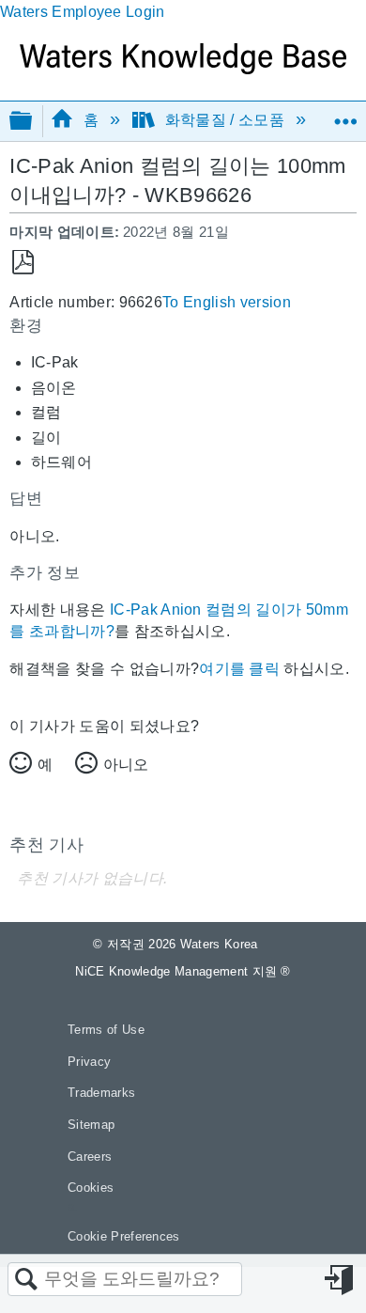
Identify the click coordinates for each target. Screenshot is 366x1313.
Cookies (91, 1187)
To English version (226, 302)
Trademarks (101, 1093)
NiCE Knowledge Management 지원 (183, 971)
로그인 (340, 1280)
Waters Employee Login (82, 12)
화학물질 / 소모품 (224, 120)
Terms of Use (106, 1030)
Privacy (89, 1062)
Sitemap (91, 1125)
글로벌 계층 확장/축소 (33, 121)
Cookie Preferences (124, 1236)
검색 (26, 1280)
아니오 (125, 765)
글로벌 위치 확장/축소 (345, 115)
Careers (90, 1156)
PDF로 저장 (23, 262)
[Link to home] (183, 69)
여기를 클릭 (239, 669)
